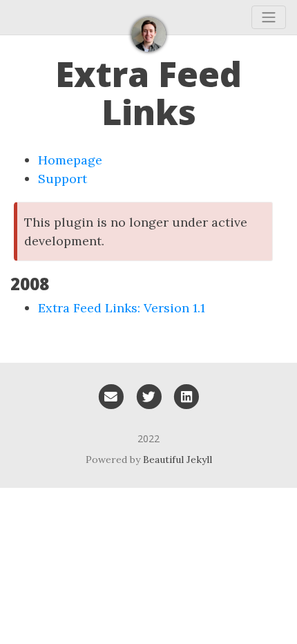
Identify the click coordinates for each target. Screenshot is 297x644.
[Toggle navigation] (268, 17)
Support (62, 179)
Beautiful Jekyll (177, 459)
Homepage (70, 160)
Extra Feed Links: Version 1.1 (121, 308)
